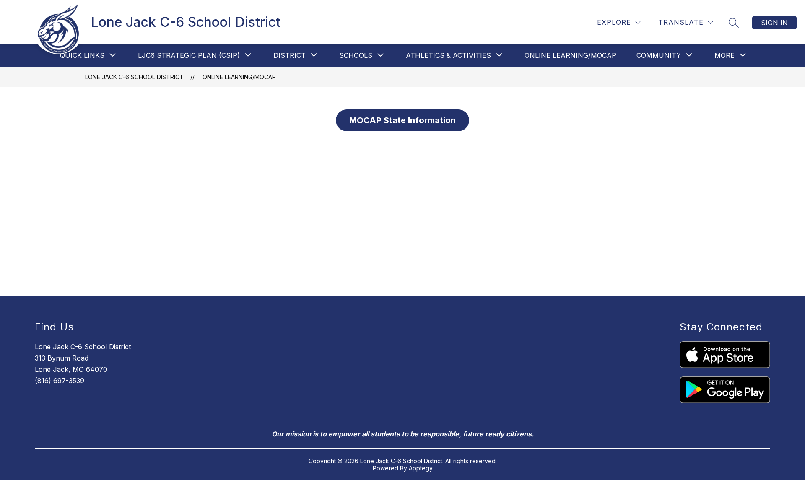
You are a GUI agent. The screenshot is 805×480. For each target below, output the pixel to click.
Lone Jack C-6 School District (134, 76)
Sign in (774, 22)
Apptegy (421, 468)
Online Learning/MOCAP (570, 55)
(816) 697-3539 (59, 380)
